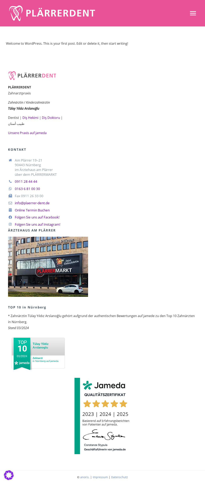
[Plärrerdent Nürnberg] (52, 5)
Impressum (100, 477)
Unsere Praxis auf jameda (27, 133)
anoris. (84, 477)
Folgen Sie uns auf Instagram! (37, 224)
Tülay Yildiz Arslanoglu (41, 345)
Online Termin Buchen (32, 210)
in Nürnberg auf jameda (45, 360)
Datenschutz (119, 477)
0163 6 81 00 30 (27, 188)
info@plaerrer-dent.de (32, 203)
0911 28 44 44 (26, 181)
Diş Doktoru (51, 117)
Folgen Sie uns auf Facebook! (37, 217)
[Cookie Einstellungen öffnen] (9, 479)
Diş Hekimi (30, 117)
